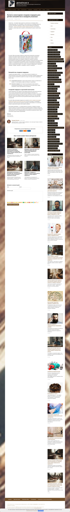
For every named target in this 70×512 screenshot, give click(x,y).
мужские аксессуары (53, 93)
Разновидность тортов (52, 393)
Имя (8, 186)
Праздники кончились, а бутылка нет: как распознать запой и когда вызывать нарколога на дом (14, 174)
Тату (40, 9)
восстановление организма (55, 61)
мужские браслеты (53, 95)
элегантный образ (53, 146)
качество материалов (54, 75)
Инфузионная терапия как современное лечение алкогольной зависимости (55, 416)
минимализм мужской (54, 82)
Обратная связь (17, 499)
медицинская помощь (54, 79)
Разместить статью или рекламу (45, 499)
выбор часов (51, 63)
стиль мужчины (52, 123)
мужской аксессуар (53, 104)
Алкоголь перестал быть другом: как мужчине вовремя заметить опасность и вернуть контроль (55, 281)
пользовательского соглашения (31, 510)
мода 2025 (51, 84)
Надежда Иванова (15, 120)
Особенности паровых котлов (54, 371)
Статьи (47, 9)
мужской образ (52, 109)
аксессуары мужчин (53, 54)
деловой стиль (52, 66)
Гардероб (30, 9)
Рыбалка (35, 9)
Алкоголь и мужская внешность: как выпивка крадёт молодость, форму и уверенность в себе (55, 213)
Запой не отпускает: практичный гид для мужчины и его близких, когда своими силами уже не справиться (14, 151)
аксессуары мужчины (54, 56)
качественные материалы (55, 72)
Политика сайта (25, 499)
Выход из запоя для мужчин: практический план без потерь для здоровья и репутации (31, 151)
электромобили (52, 148)
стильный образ (52, 125)
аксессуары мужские (53, 52)
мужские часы (52, 100)
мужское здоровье (53, 102)
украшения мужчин (53, 139)
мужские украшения (53, 98)
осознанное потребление (55, 114)
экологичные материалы (55, 143)
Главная (10, 499)
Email (20, 186)
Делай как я (22, 3)
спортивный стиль (53, 118)
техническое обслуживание (55, 127)
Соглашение (33, 499)
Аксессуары (23, 9)
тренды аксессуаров (53, 134)
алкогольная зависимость (55, 59)
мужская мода (52, 91)
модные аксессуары (53, 86)
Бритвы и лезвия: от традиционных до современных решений (54, 325)
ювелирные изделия (53, 150)
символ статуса (52, 116)
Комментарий (10, 190)
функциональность (53, 141)
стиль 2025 (51, 120)
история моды (52, 70)
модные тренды (52, 88)
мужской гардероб (53, 107)
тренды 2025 (51, 130)
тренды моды (51, 136)
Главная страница (12, 9)
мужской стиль (52, 111)
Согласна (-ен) (40, 510)
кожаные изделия (53, 77)
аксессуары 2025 (52, 50)
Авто (19, 9)
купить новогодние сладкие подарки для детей (23, 26)
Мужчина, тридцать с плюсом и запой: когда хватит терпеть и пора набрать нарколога (32, 174)
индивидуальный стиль (54, 68)
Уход (44, 9)
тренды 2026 (51, 132)
